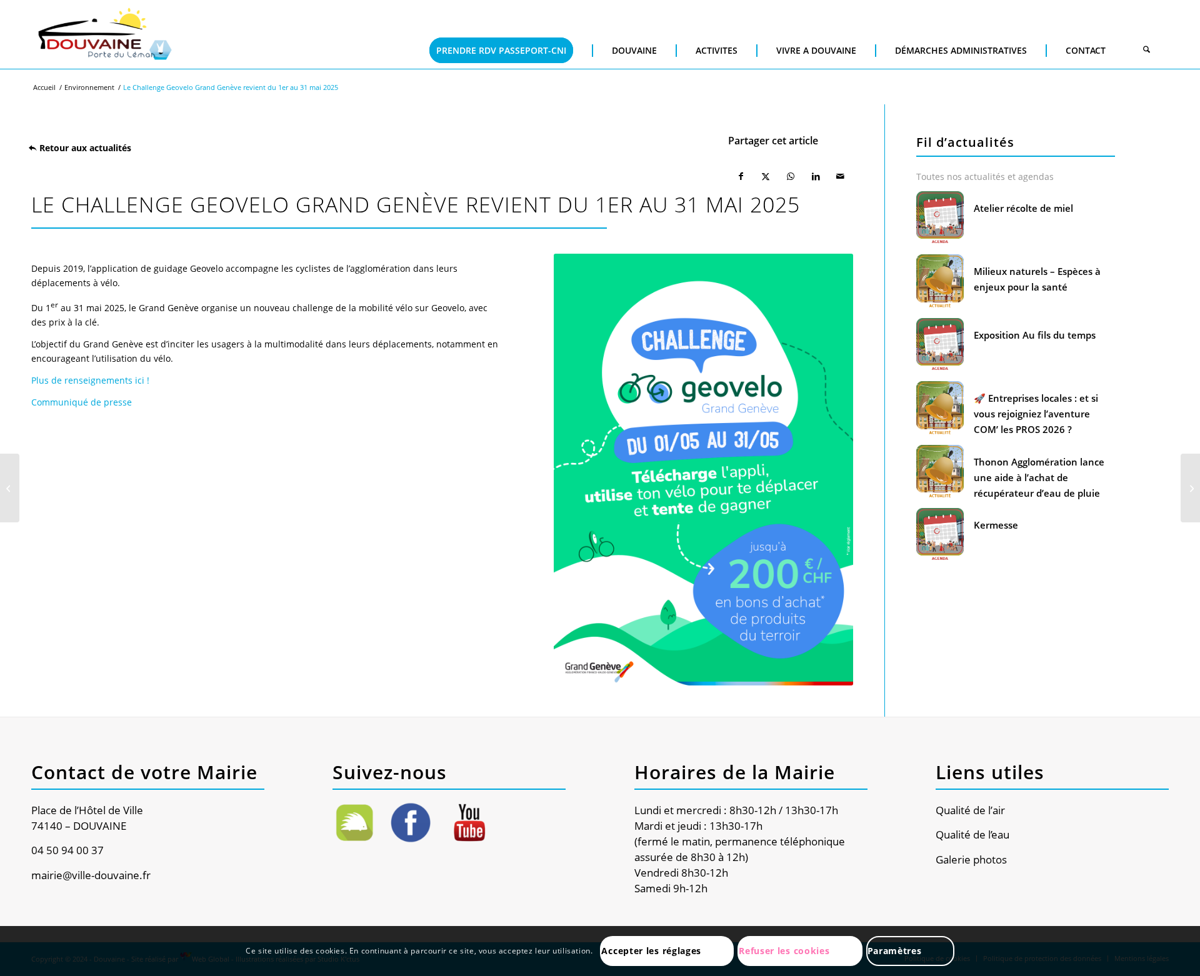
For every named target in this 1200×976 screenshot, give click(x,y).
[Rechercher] (1146, 50)
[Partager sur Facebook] (740, 176)
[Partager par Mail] (840, 176)
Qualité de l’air (970, 810)
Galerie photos (971, 859)
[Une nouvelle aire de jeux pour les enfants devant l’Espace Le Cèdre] (9, 488)
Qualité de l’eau (972, 834)
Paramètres (895, 951)
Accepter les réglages (651, 951)
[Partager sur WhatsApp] (790, 176)
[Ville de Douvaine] (104, 34)
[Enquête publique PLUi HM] (1190, 488)
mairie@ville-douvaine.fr (91, 875)
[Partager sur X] (765, 176)
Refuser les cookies (784, 951)
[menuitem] (501, 31)
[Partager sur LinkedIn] (815, 176)
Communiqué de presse (81, 402)
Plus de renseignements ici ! (90, 380)
